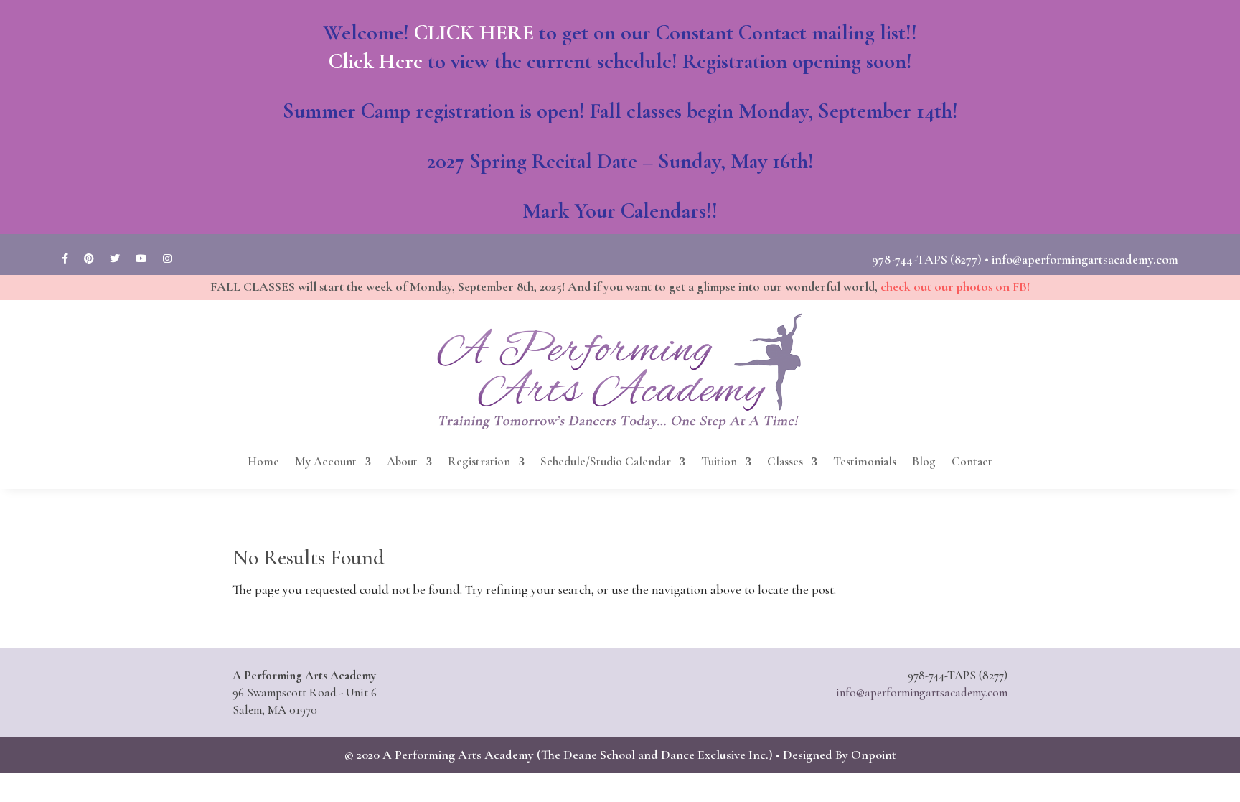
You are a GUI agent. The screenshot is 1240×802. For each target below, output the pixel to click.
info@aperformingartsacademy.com (1085, 259)
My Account (326, 461)
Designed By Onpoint (839, 755)
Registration (479, 461)
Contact (972, 461)
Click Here (376, 61)
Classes (785, 461)
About (402, 461)
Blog (924, 461)
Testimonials (864, 461)
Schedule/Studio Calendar (605, 461)
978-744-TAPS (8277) (927, 259)
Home (263, 461)
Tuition (719, 461)
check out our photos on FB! (955, 286)
